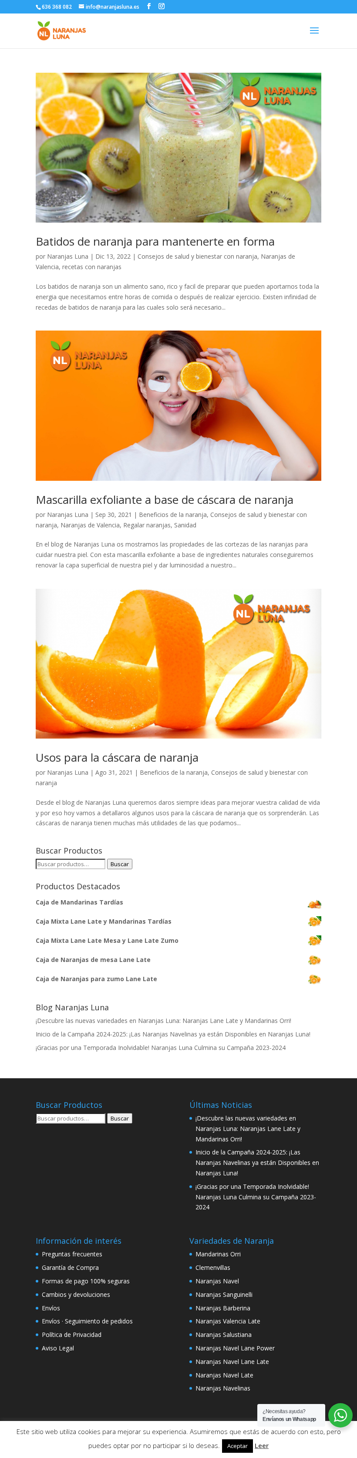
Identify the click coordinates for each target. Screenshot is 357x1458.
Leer (262, 1445)
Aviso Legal (58, 1348)
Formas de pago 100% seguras (86, 1281)
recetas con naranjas (91, 267)
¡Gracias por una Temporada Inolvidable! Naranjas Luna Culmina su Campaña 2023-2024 (161, 1047)
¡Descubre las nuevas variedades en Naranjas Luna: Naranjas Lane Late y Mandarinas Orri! (163, 1020)
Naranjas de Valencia (90, 525)
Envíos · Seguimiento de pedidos (87, 1321)
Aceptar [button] (237, 1446)
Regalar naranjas (147, 525)
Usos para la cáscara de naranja (117, 757)
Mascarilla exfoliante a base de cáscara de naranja (164, 499)
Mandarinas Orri (218, 1254)
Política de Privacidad (71, 1334)
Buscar (120, 864)
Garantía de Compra (70, 1267)
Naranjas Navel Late (224, 1375)
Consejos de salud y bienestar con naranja (197, 256)
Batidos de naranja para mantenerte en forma (155, 241)
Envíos (51, 1308)
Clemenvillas (212, 1267)
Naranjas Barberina (222, 1308)
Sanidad (185, 525)
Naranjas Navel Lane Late (232, 1361)
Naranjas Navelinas (222, 1388)
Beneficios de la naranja (173, 514)
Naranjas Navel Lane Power (235, 1348)
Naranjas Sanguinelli (224, 1294)
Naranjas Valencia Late (227, 1321)
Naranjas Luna (67, 256)
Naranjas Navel (217, 1281)
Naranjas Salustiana (223, 1334)
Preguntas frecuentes (72, 1254)
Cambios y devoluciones (76, 1294)
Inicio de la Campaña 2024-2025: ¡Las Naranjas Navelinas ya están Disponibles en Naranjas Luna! (173, 1034)
